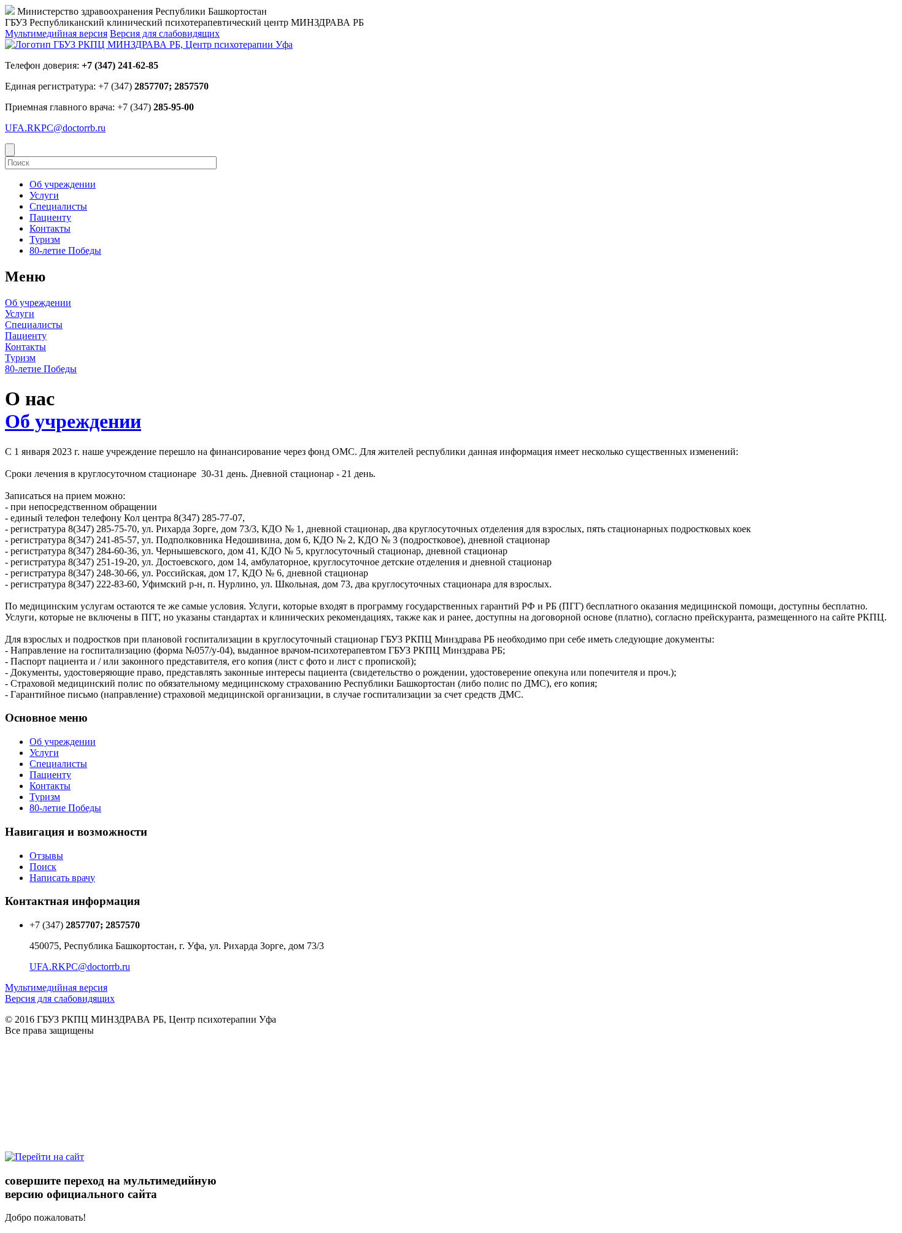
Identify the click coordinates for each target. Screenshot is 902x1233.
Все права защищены (49, 1030)
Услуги (19, 313)
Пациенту (26, 335)
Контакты (25, 347)
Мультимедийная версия (56, 33)
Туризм (20, 358)
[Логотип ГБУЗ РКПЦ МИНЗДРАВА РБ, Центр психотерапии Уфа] (149, 44)
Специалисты (34, 324)
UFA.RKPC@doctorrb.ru (55, 128)
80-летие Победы (41, 369)
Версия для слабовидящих (165, 33)
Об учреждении (38, 302)
